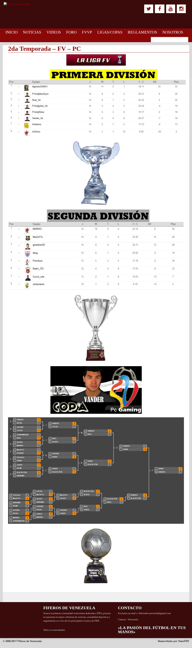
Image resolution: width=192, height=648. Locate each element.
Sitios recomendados (54, 630)
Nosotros (172, 32)
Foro (71, 32)
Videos (53, 32)
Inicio (11, 32)
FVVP (87, 32)
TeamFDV (183, 641)
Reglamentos (142, 32)
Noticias (32, 32)
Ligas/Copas (109, 32)
